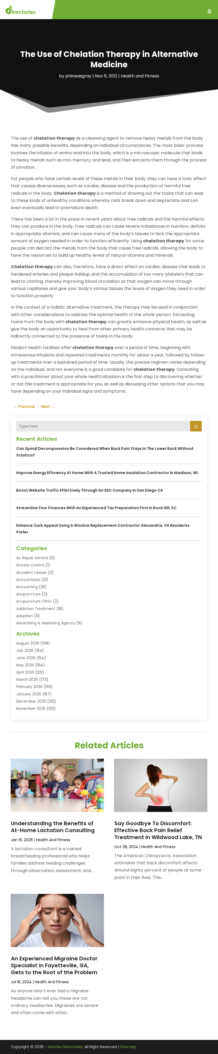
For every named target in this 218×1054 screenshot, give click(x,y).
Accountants (28, 579)
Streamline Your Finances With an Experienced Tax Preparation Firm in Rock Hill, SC (96, 508)
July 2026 (24, 650)
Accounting (27, 587)
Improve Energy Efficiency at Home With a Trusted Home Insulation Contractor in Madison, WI (107, 472)
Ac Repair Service (32, 558)
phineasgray (78, 76)
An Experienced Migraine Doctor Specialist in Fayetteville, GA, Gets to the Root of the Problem (54, 965)
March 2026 (27, 679)
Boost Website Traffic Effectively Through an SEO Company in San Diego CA (89, 490)
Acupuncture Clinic (34, 601)
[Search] (196, 426)
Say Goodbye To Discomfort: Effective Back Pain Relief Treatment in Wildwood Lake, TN (158, 830)
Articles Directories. (65, 1046)
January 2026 (28, 694)
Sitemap (128, 1046)
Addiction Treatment (35, 608)
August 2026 (27, 643)
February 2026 (29, 686)
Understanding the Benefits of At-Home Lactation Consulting (53, 827)
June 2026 (25, 658)
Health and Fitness (140, 76)
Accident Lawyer (31, 572)
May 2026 (25, 665)
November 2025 (30, 708)
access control (30, 565)
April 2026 (25, 672)
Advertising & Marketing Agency (45, 623)
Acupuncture (28, 594)
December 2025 (31, 701)
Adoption (24, 616)
